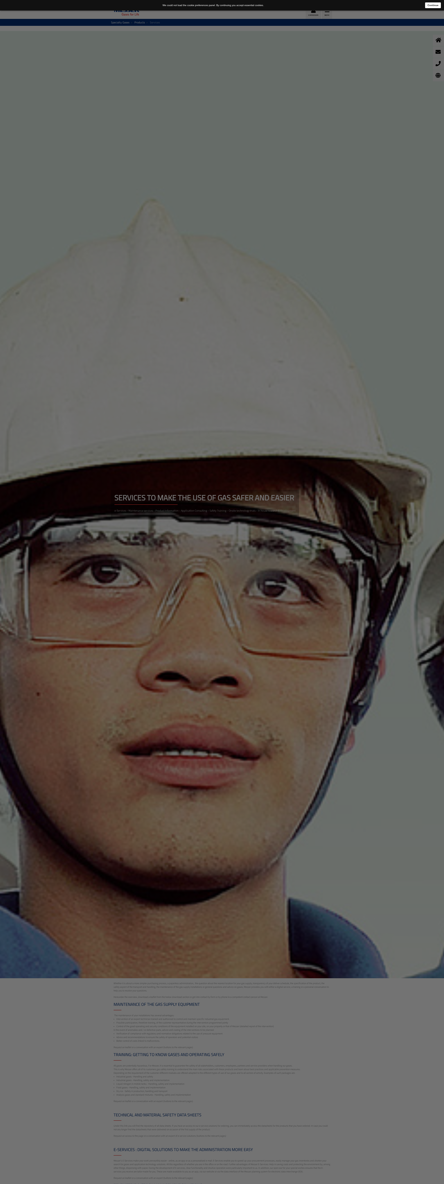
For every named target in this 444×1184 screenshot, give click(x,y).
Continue (433, 5)
